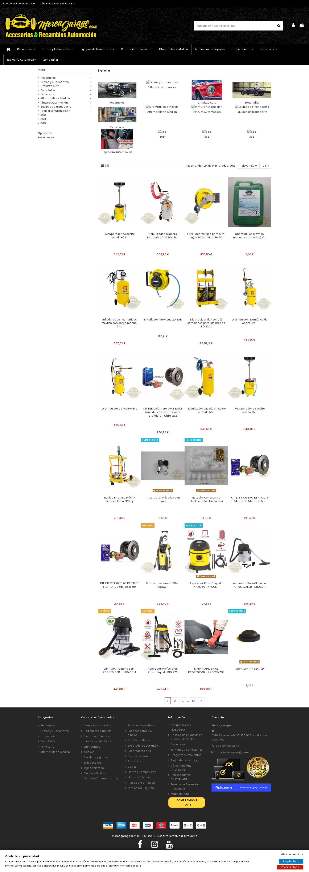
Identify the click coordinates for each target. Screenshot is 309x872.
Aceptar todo (291, 861)
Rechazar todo (290, 867)
